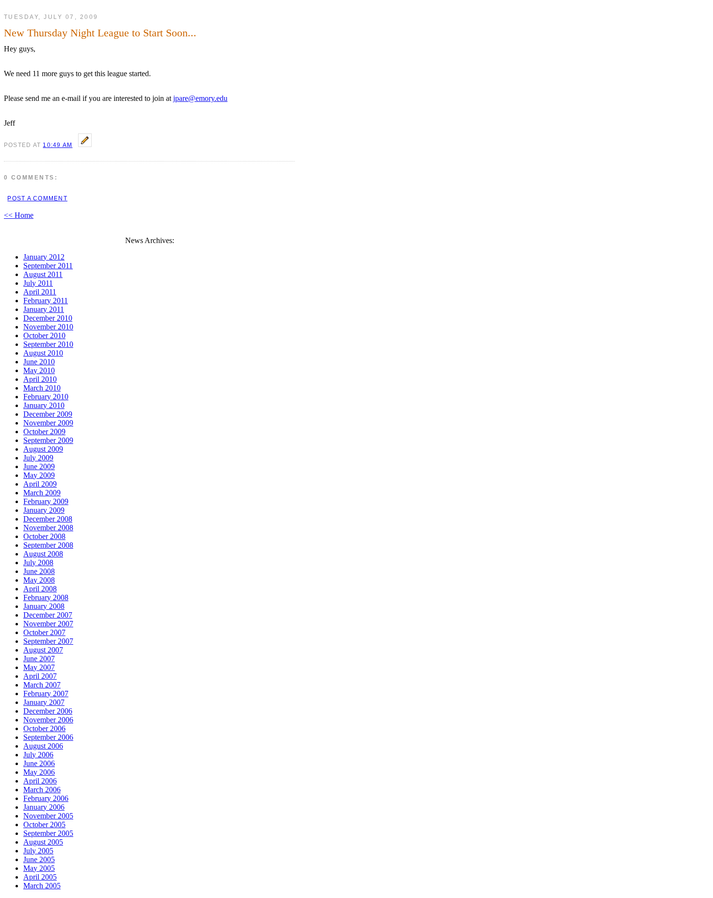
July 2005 (38, 851)
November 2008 (48, 527)
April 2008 (40, 589)
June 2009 (39, 466)
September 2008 (48, 545)
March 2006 (42, 789)
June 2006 (39, 763)
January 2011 (43, 309)
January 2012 (44, 257)
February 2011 (45, 300)
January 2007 (44, 702)
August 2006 (43, 746)
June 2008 (39, 571)
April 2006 (40, 781)
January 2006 (44, 807)
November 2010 (48, 327)
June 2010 (39, 362)
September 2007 (48, 641)
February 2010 (45, 396)
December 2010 (47, 318)
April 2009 (40, 484)
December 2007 (47, 615)
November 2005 (48, 816)
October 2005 (44, 824)
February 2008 (45, 597)
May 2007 (39, 667)
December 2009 (47, 414)
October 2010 (44, 335)
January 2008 (44, 606)
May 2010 (39, 370)
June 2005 (39, 859)
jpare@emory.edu (200, 98)
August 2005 (43, 842)
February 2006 (45, 798)
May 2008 (39, 580)
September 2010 (48, 344)
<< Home (18, 215)
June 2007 (39, 658)
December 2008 (47, 519)
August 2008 (43, 554)
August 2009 (43, 449)
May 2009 (39, 475)
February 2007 (45, 693)
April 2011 (39, 292)
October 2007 (44, 632)
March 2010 (42, 388)
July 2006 (38, 755)
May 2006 (39, 772)
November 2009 (48, 423)
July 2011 (38, 283)
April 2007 (40, 676)
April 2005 (40, 877)
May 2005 (39, 868)
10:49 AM (57, 145)
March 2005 (42, 886)
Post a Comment (37, 198)
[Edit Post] (85, 144)
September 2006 (48, 737)
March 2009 (42, 493)
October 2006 (44, 728)
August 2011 (43, 274)
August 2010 (43, 353)
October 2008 (44, 536)
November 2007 (48, 624)
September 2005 (48, 833)
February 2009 (45, 501)
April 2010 (40, 379)
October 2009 (44, 431)
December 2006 (47, 711)
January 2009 (44, 510)
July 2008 (38, 562)
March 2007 (42, 685)
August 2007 (43, 650)
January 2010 (44, 405)
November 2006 (48, 720)
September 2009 (48, 440)
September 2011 (48, 265)
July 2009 (38, 458)
